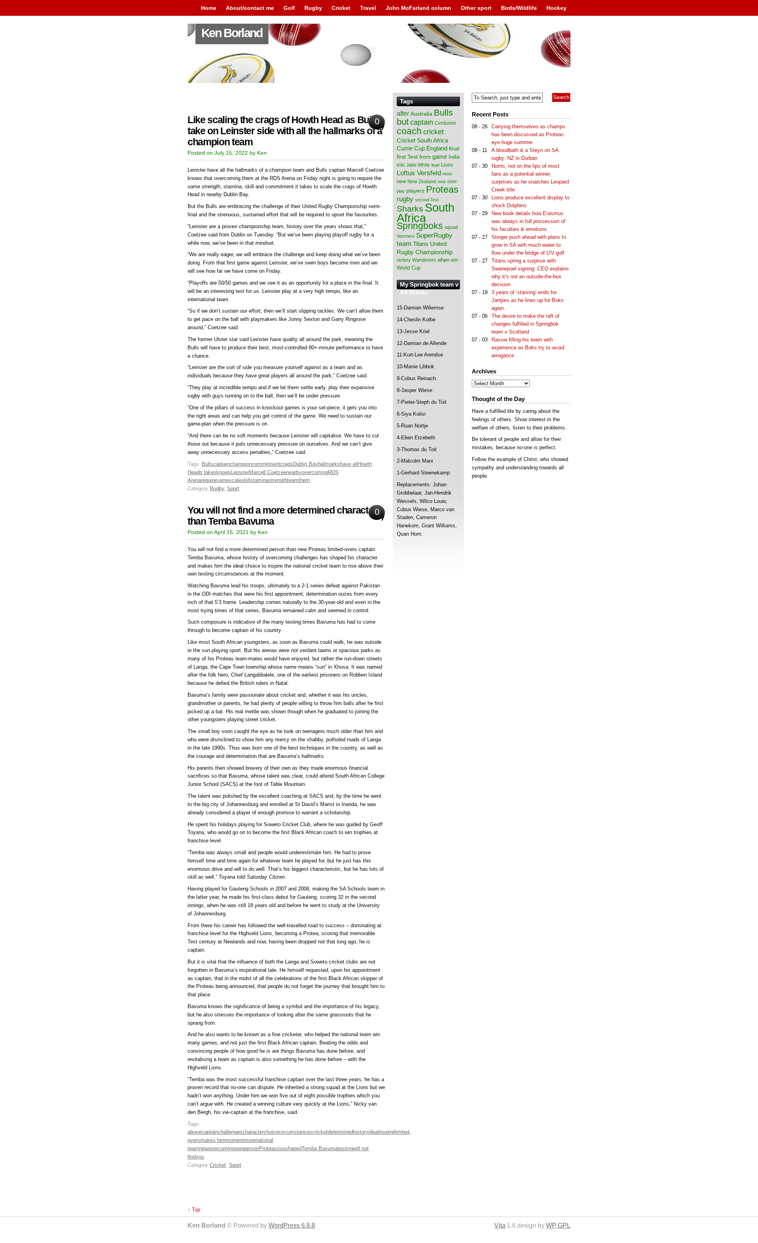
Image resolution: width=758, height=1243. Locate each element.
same (222, 480)
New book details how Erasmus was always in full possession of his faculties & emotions (528, 221)
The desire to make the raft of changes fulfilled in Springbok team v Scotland (525, 324)
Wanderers (424, 260)
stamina (259, 480)
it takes (207, 472)
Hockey (556, 8)
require (208, 480)
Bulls (207, 464)
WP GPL (558, 1225)
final (454, 149)
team (292, 480)
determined (340, 1132)
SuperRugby (434, 235)
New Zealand (421, 181)
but (403, 122)
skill (245, 480)
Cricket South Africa (422, 140)
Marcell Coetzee (267, 472)
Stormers (406, 236)
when (443, 260)
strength (277, 480)
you (200, 1157)
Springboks (420, 226)
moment (234, 1140)
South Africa (425, 212)
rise (281, 1148)
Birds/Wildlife (519, 8)
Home (208, 8)
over (452, 181)
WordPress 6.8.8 (291, 1225)
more (249, 1140)
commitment (266, 464)
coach (409, 131)
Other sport (476, 8)
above (194, 1132)
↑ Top (194, 1210)
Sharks (410, 208)
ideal (373, 1132)
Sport (233, 488)
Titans (420, 243)
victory (404, 260)
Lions (447, 165)
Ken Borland (232, 33)
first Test (407, 157)
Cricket (341, 8)
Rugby (313, 8)
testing (345, 1148)
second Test (427, 199)
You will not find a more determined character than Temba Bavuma (282, 516)
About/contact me (250, 8)
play (401, 191)
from (425, 157)
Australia (421, 114)
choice (271, 1132)
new (203, 1148)
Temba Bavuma (320, 1148)
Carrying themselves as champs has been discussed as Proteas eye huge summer (528, 134)
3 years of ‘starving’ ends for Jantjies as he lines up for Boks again (528, 300)
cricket (320, 1132)
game (439, 157)
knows (223, 472)
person (251, 1148)
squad (451, 227)
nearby (294, 472)
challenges (230, 1132)
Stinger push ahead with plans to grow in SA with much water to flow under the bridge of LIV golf (529, 245)
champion (241, 464)
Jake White (418, 165)
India (454, 157)
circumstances (295, 1132)
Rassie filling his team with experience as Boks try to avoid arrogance (528, 347)
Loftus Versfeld (419, 173)
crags (286, 464)
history (360, 1132)
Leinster (240, 472)
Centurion (445, 123)
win (454, 260)
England (436, 148)
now (442, 181)
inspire (386, 1132)
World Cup (408, 268)
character (253, 1132)
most (447, 173)
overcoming (315, 472)
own (239, 1148)
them (304, 480)
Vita (499, 1225)
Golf (289, 8)
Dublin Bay (305, 464)
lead (435, 165)
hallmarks (329, 464)
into (401, 165)
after (403, 113)
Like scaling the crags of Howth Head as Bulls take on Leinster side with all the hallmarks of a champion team (285, 130)
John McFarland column (418, 8)
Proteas (268, 1148)
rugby (405, 199)
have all (349, 464)
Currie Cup (411, 148)
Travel (368, 8)
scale (235, 480)
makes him (212, 1140)
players (415, 190)
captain (221, 464)
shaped (293, 1148)
